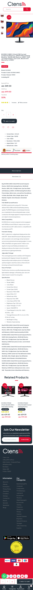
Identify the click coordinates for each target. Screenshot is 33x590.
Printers (19, 511)
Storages (19, 523)
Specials (5, 503)
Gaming (19, 505)
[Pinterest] (14, 576)
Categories (12, 589)
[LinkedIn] (18, 576)
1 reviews (14, 102)
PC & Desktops (21, 491)
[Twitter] (11, 576)
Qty (2, 110)
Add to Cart (10, 121)
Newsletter (6, 505)
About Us (5, 482)
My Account (20, 589)
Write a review (23, 102)
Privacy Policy (7, 489)
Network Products (22, 521)
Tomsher (16, 570)
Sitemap (5, 496)
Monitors (19, 498)
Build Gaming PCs (22, 484)
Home (4, 589)
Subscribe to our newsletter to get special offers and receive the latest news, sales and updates (16, 434)
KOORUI (8, 70)
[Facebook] (7, 576)
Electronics (20, 509)
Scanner (19, 514)
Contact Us (6, 498)
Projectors (20, 507)
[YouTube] (22, 576)
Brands (5, 500)
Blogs (4, 507)
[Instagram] (26, 576)
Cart (30, 587)
